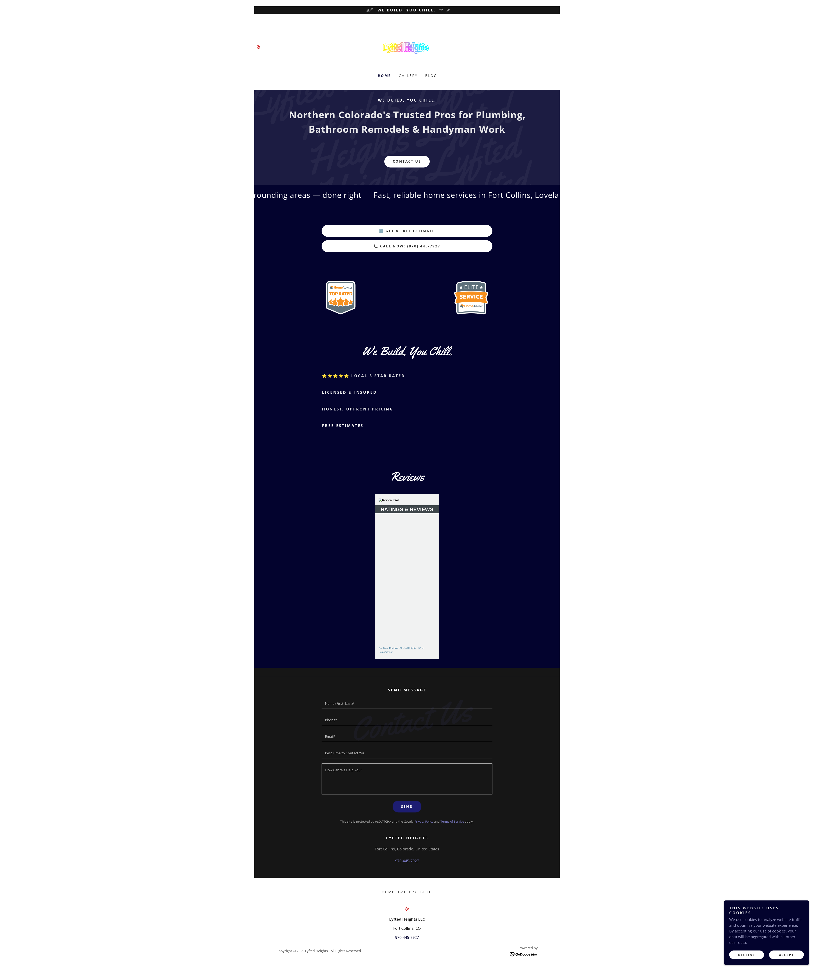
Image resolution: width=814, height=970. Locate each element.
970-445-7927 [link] (407, 860)
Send (407, 806)
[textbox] (407, 703)
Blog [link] (431, 75)
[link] (258, 47)
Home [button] (388, 892)
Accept (786, 955)
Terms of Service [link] (452, 821)
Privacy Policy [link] (423, 821)
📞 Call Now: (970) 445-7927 (407, 246)
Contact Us (407, 161)
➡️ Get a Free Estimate (407, 231)
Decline (746, 955)
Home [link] (384, 75)
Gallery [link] (408, 75)
